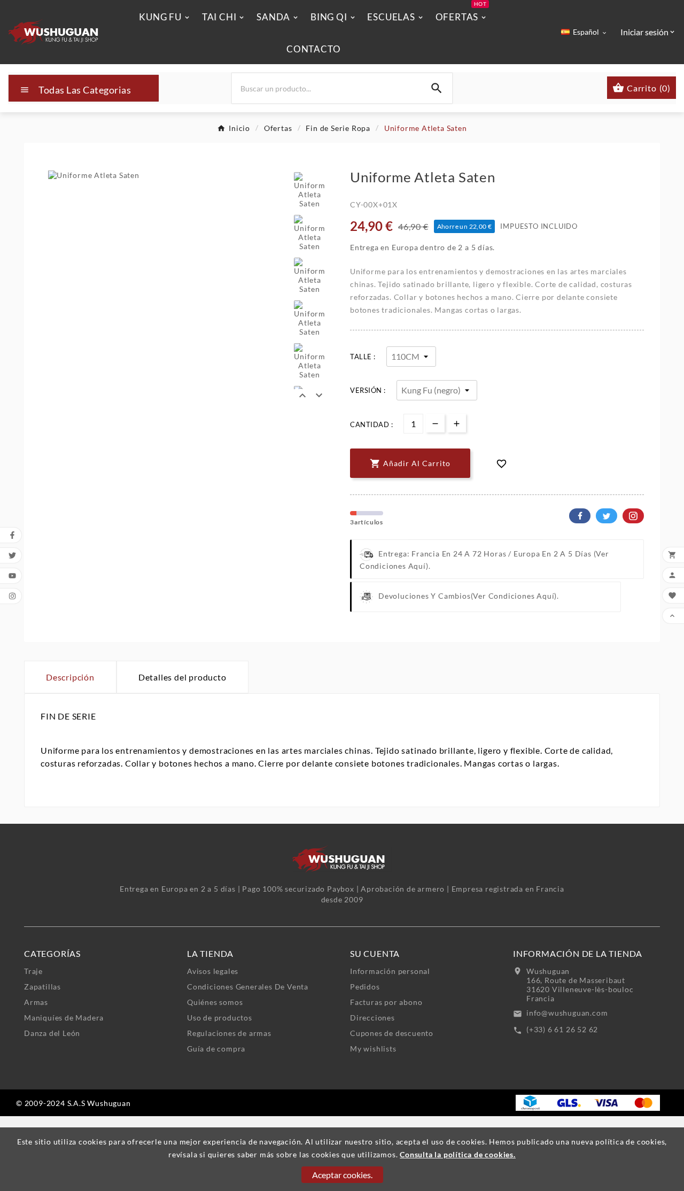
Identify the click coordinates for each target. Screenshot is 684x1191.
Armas (36, 1002)
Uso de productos (219, 1017)
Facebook (579, 515)
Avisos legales (212, 971)
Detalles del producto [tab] (182, 677)
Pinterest (633, 515)
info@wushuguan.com (567, 1012)
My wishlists (373, 1048)
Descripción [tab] (70, 677)
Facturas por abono (386, 1002)
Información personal (390, 971)
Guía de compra (216, 1048)
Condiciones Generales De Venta (247, 986)
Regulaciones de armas (229, 1033)
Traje (33, 971)
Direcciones (372, 1017)
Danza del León (52, 1033)
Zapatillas (42, 986)
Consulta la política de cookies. (458, 1154)
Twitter (606, 515)
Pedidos (365, 986)
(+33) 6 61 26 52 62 (562, 1029)
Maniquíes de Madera (64, 1017)
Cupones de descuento (391, 1033)
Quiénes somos (215, 1002)
